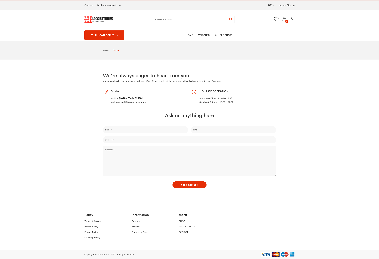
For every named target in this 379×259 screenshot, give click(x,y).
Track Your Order (140, 232)
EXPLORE (183, 232)
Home (106, 50)
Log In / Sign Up (287, 5)
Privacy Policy (91, 232)
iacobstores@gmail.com (109, 5)
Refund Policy (91, 226)
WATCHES (204, 35)
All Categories (104, 35)
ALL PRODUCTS (223, 35)
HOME (189, 35)
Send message (189, 184)
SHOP (182, 221)
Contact (136, 221)
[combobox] (193, 19)
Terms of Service (92, 221)
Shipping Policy (92, 237)
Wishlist (135, 226)
